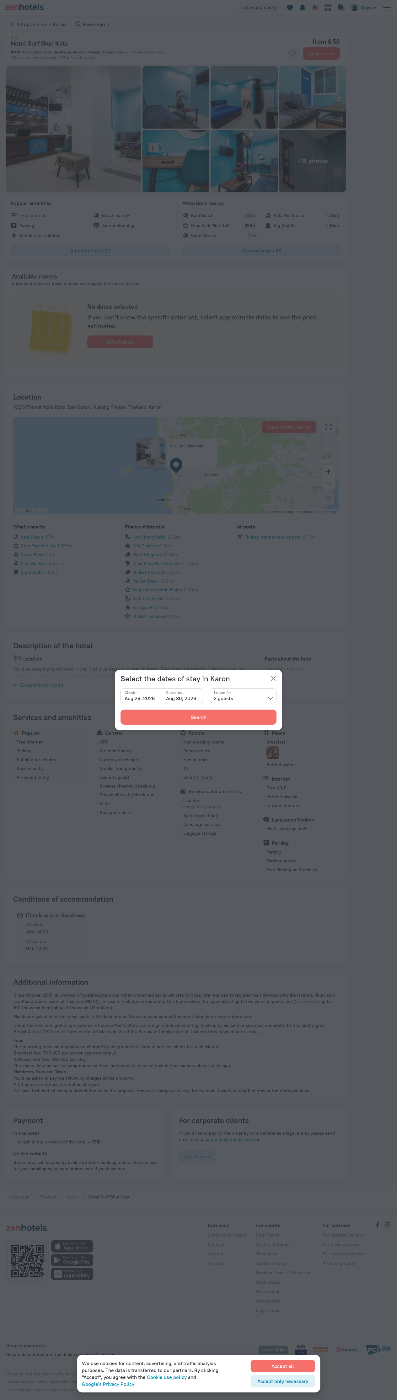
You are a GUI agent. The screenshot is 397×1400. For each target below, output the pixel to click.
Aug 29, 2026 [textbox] (140, 698)
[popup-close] (273, 678)
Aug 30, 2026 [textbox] (181, 698)
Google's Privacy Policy (108, 1384)
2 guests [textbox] (223, 698)
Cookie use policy (167, 1377)
